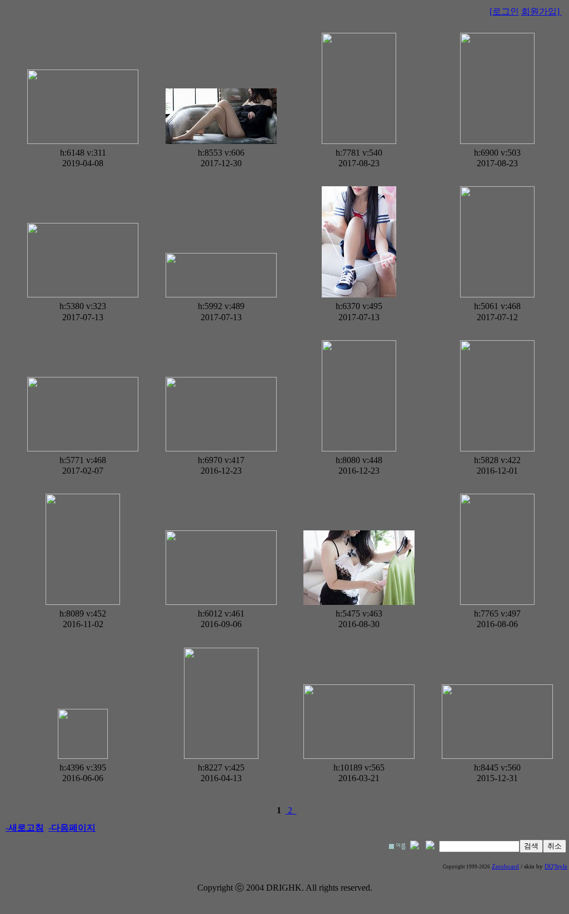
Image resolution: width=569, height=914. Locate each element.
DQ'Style (556, 866)
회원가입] (541, 11)
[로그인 (504, 11)
